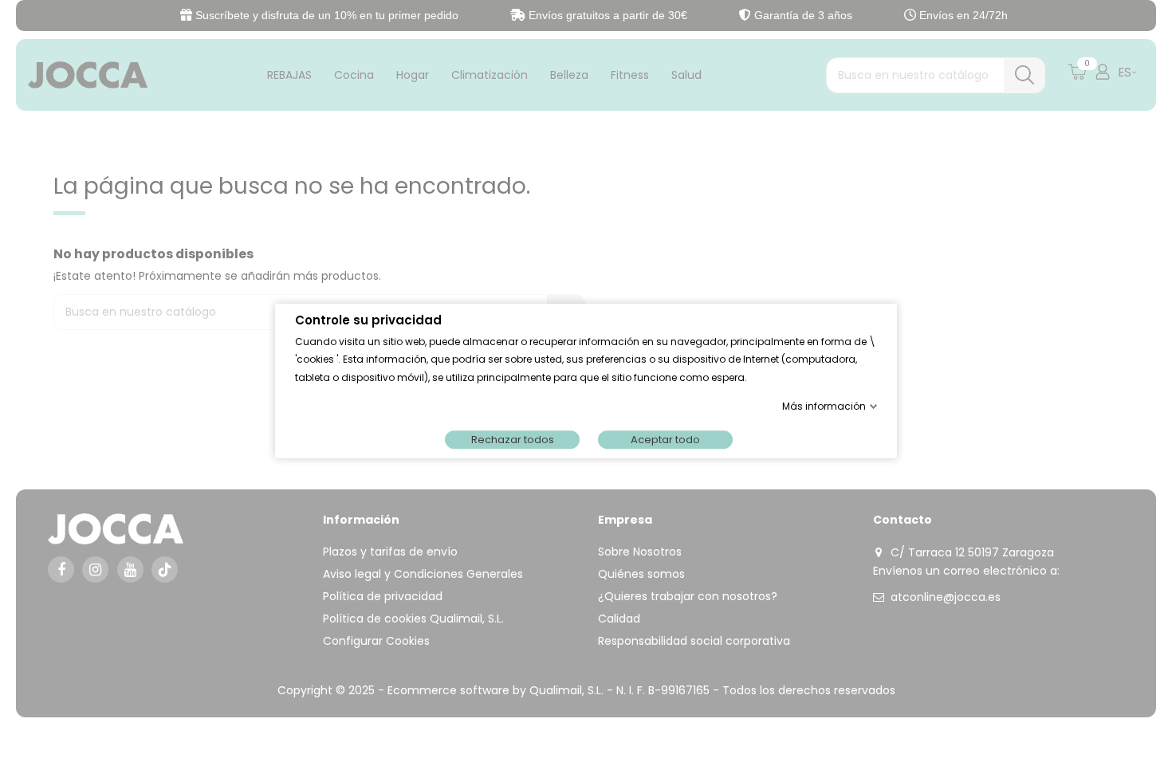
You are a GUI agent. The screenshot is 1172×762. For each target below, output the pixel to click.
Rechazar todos (512, 439)
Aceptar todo (665, 439)
